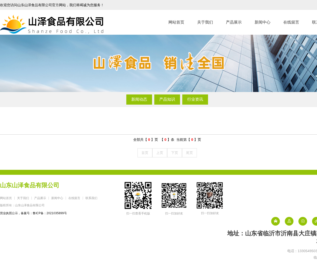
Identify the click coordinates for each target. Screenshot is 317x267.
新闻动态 (139, 99)
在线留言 (291, 22)
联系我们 (91, 198)
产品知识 (167, 99)
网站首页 (176, 22)
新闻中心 (262, 22)
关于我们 (205, 22)
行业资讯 (195, 99)
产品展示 (234, 22)
